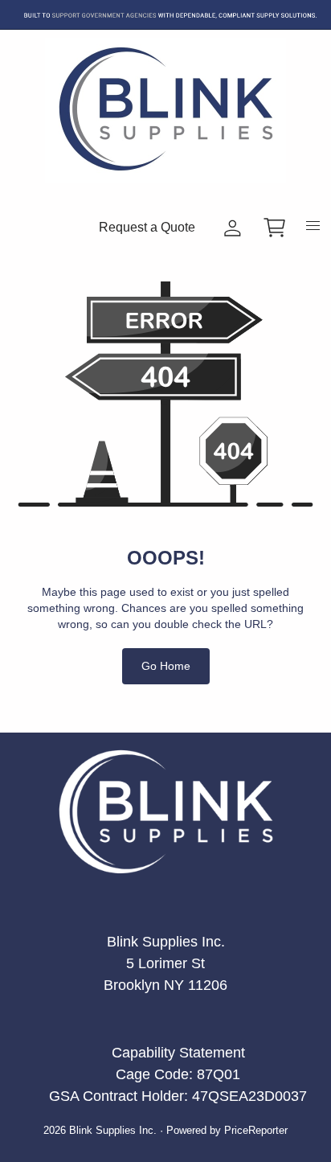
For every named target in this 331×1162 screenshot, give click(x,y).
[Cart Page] (275, 227)
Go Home (165, 665)
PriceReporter (256, 1130)
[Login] (232, 228)
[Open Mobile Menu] (313, 230)
